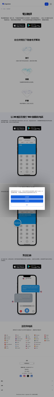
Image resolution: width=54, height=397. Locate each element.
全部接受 (27, 197)
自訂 (27, 205)
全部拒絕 (27, 201)
